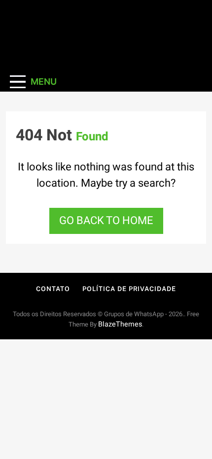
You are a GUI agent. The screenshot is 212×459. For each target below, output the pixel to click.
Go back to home (106, 221)
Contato (53, 289)
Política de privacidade (129, 289)
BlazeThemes (120, 324)
